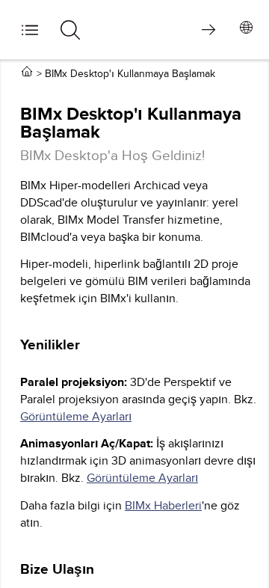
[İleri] (208, 29)
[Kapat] (33, 41)
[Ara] (75, 45)
